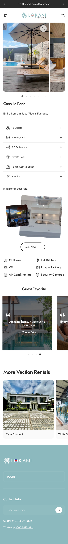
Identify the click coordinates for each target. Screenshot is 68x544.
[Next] (63, 4)
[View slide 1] (28, 354)
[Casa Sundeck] (28, 405)
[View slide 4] (40, 354)
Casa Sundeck (15, 434)
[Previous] (4, 4)
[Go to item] (22, 96)
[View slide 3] (36, 354)
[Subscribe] (58, 510)
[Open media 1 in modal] (43, 28)
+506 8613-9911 (24, 527)
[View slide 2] (32, 354)
